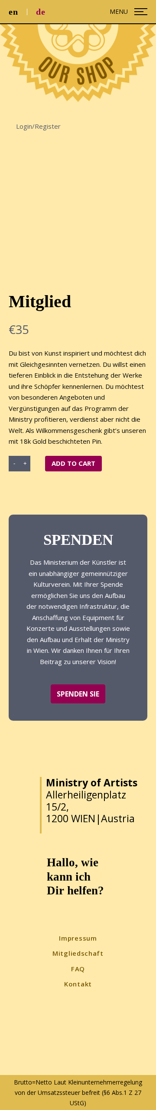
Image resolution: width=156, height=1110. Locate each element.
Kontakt (78, 984)
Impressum (78, 938)
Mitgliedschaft (78, 953)
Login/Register (37, 126)
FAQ (78, 968)
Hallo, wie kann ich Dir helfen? (75, 876)
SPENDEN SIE (78, 694)
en (13, 11)
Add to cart (73, 463)
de (41, 11)
